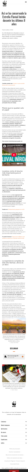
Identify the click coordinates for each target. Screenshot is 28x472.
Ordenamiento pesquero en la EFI (16, 209)
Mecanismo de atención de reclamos (14, 455)
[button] (14, 421)
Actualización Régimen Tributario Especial (14, 461)
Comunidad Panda (14, 464)
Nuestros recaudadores (14, 452)
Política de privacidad (14, 448)
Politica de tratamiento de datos (14, 458)
